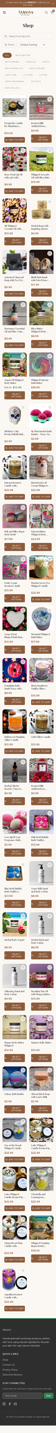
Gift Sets (36, 81)
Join (48, 1395)
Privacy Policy (10, 1369)
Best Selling (12, 88)
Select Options (43, 138)
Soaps (45, 62)
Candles (30, 62)
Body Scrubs (37, 68)
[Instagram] (4, 1403)
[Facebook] (9, 1403)
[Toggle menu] (4, 12)
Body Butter (23, 55)
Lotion (43, 75)
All (7, 55)
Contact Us (8, 1364)
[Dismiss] (53, 4)
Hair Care (10, 75)
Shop (5, 1359)
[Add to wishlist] (23, 99)
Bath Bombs (12, 62)
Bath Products (14, 68)
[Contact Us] (15, 1403)
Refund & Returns (12, 1374)
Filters (11, 44)
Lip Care (28, 75)
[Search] (46, 12)
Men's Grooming (14, 81)
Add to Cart (16, 140)
